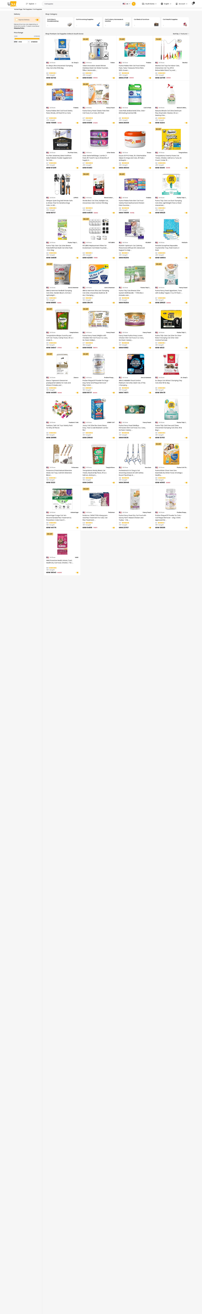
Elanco (76, 377)
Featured (184, 34)
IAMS (76, 557)
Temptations (183, 152)
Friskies (148, 63)
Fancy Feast (110, 108)
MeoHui (184, 63)
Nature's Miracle (182, 108)
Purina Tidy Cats (182, 198)
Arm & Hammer (73, 287)
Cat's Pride (147, 108)
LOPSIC (76, 198)
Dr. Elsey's (75, 63)
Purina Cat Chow (182, 467)
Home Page (18, 9)
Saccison (148, 467)
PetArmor (111, 512)
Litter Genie (111, 152)
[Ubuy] (12, 3)
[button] (149, 4)
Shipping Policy (19, 28)
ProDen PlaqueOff (109, 377)
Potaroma (75, 467)
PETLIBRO (111, 242)
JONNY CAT (111, 422)
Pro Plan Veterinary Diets (73, 152)
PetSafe (184, 242)
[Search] (134, 4)
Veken (112, 63)
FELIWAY (148, 242)
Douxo (149, 152)
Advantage (74, 512)
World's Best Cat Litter (109, 198)
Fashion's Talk (73, 422)
